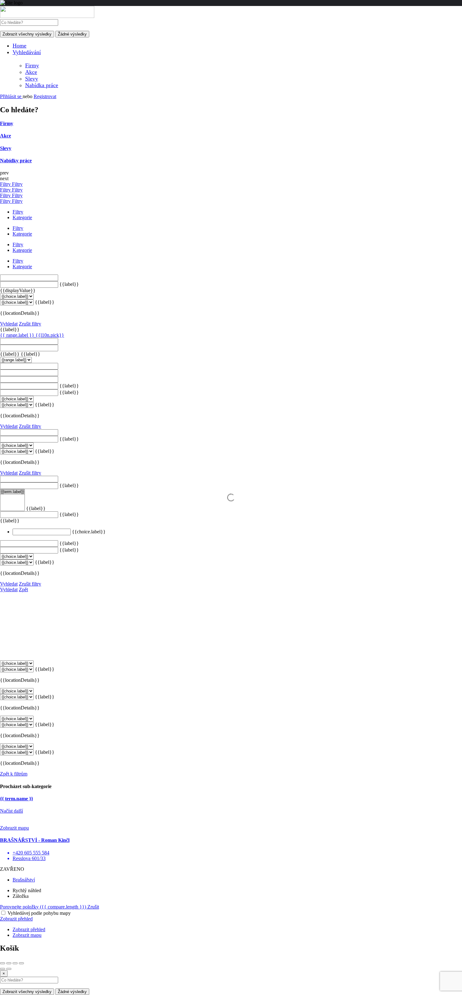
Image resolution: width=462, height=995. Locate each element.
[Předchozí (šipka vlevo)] (2, 969)
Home (19, 45)
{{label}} (69, 284)
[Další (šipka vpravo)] (8, 969)
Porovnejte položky (43, 906)
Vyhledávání (27, 52)
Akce (31, 72)
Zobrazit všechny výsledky (27, 34)
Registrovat (45, 96)
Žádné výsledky (72, 34)
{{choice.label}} (89, 531)
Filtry (6, 184)
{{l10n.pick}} (50, 335)
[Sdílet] (8, 963)
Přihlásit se (11, 96)
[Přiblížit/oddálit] (21, 963)
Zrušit (93, 906)
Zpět (23, 589)
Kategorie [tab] (22, 217)
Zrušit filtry (30, 323)
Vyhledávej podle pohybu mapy (39, 913)
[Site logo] (47, 16)
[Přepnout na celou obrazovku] (15, 963)
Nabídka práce (41, 85)
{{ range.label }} (18, 335)
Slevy (31, 78)
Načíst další (11, 811)
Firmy (32, 65)
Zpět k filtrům (13, 773)
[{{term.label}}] (12, 492)
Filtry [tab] (18, 211)
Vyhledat (9, 323)
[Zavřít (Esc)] (2, 963)
